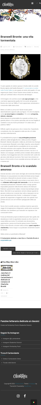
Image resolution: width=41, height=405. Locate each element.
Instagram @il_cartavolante (11, 338)
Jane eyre (6, 49)
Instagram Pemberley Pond (11, 346)
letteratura (12, 49)
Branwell (36, 46)
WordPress (27, 386)
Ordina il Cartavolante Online (12, 359)
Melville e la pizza (8, 249)
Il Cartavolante (18, 46)
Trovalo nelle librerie (9, 363)
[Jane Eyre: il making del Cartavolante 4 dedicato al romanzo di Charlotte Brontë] (7, 268)
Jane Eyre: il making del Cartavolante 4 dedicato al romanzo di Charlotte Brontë (6, 279)
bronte (2, 49)
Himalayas (32, 383)
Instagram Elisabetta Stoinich (12, 342)
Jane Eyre (29, 46)
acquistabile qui (6, 240)
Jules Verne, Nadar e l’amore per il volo (26, 253)
